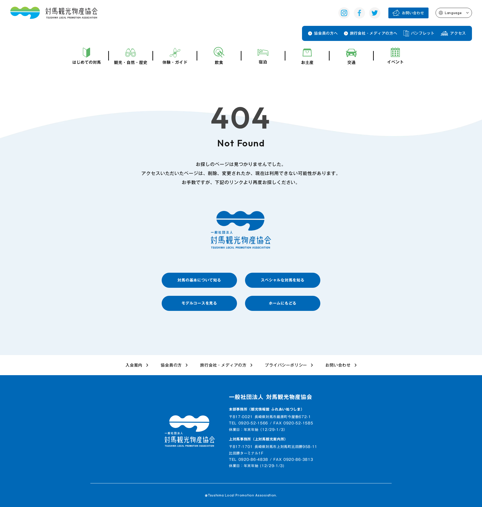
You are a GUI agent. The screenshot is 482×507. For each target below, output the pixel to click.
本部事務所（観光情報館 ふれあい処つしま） (267, 409)
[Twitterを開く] (374, 13)
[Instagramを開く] (344, 13)
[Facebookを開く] (359, 13)
